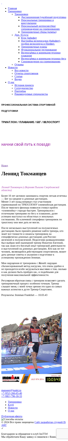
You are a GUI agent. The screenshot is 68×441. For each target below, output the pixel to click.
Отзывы (19, 64)
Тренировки (15, 11)
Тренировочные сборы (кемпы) (38, 32)
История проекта (24, 85)
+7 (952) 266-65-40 (11, 393)
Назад (4, 165)
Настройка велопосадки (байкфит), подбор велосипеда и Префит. (41, 42)
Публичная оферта (11, 416)
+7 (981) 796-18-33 (11, 396)
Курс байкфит (29, 37)
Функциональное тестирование (39, 49)
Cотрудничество (24, 88)
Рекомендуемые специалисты (31, 94)
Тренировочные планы (34, 46)
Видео (18, 79)
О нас (11, 82)
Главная (12, 8)
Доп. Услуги (21, 35)
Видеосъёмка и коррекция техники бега (43, 58)
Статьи (18, 76)
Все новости (22, 70)
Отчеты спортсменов (26, 73)
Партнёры (20, 91)
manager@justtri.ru (11, 390)
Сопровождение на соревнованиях (40, 61)
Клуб (11, 404)
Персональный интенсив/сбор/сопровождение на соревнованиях (40, 27)
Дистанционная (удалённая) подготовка (43, 17)
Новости (13, 67)
